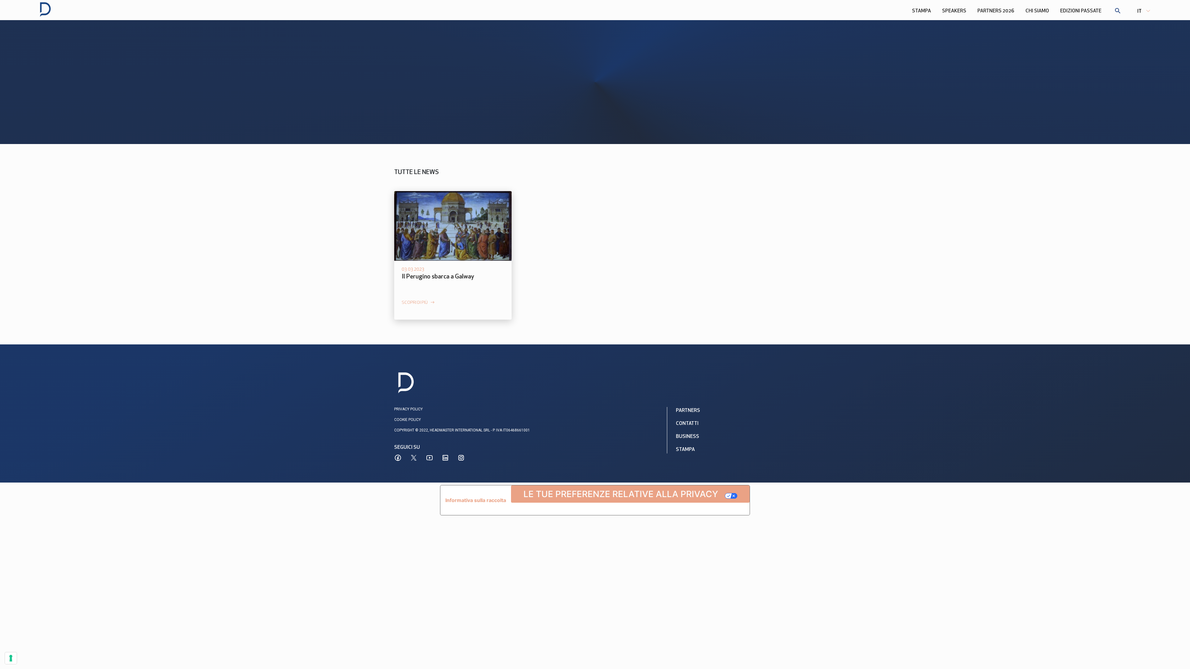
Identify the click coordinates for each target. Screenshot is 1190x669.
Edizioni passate (1080, 11)
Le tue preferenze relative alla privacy (620, 494)
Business (687, 436)
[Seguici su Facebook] (398, 457)
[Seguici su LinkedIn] (445, 457)
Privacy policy (408, 409)
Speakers (954, 11)
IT (1139, 11)
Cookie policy (407, 420)
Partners (688, 410)
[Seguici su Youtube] (429, 457)
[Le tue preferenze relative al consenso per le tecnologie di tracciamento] (11, 658)
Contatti (687, 423)
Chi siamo (1037, 11)
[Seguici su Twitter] (413, 457)
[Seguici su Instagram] (461, 457)
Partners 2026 (995, 11)
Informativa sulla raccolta (475, 500)
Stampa (921, 11)
